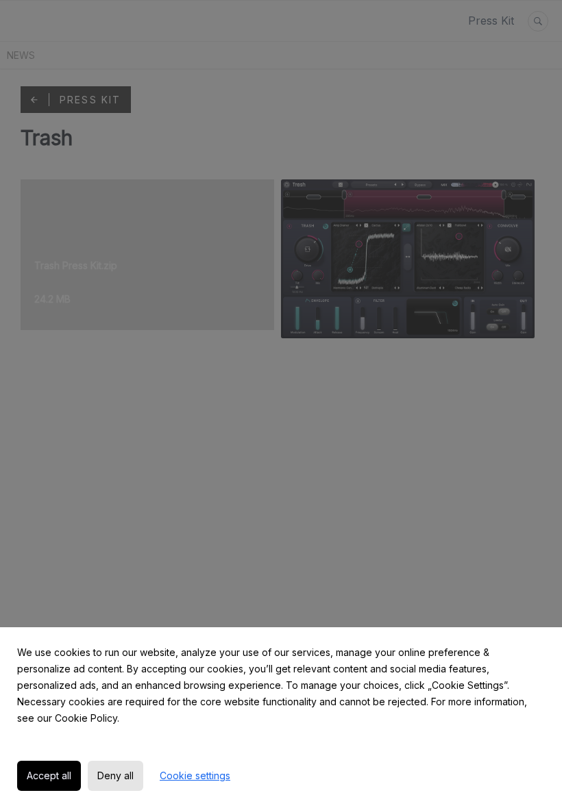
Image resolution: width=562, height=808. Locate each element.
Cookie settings (195, 775)
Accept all (49, 775)
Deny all (115, 775)
